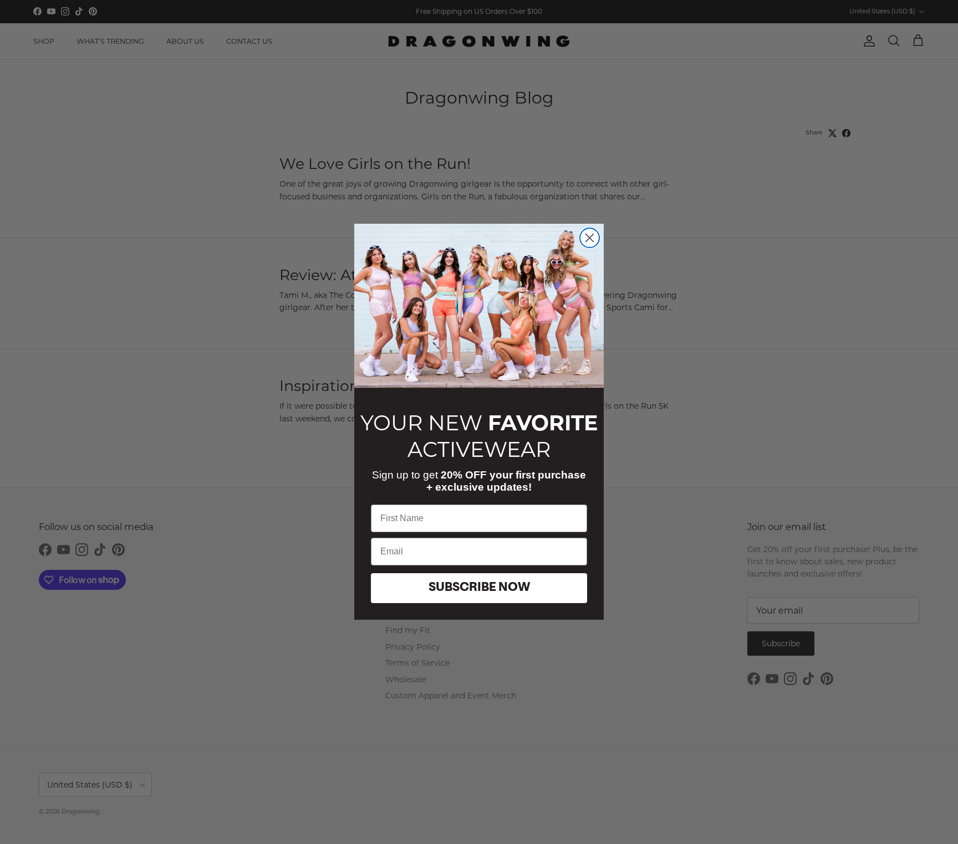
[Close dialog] (589, 238)
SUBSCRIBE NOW (479, 589)
